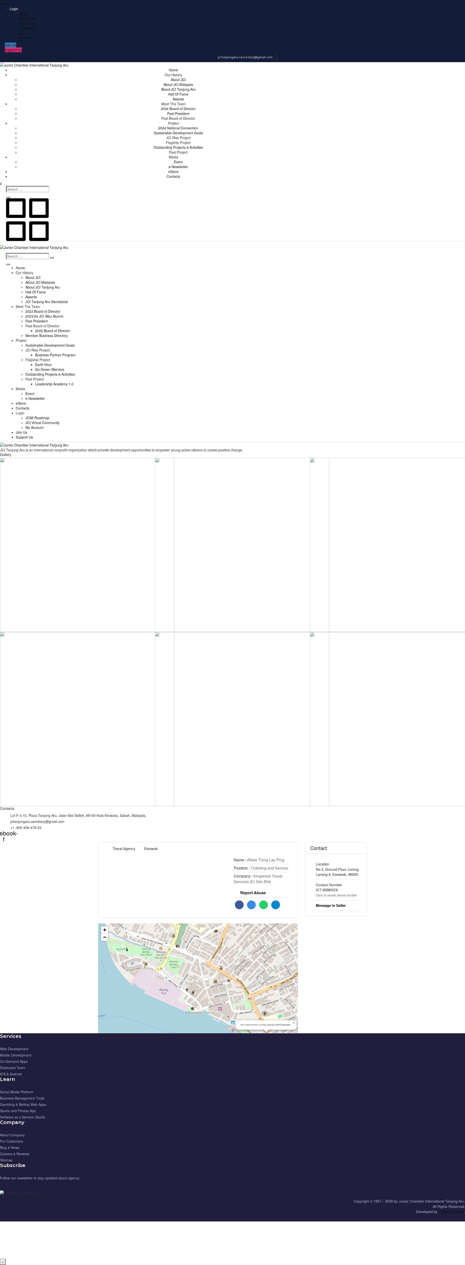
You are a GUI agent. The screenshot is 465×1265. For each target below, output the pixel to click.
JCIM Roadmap (26, 16)
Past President (178, 113)
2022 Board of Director (52, 330)
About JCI (178, 79)
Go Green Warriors (49, 369)
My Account (25, 35)
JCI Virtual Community (28, 25)
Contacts (173, 176)
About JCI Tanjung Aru (178, 89)
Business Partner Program (55, 354)
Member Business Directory (46, 335)
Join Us (21, 432)
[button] (10, 45)
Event (178, 161)
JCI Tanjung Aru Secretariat (46, 301)
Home (173, 69)
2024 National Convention (178, 128)
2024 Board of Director (178, 108)
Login (14, 8)
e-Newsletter (178, 166)
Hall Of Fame (178, 94)
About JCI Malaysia (178, 84)
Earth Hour (43, 364)
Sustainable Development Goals (178, 132)
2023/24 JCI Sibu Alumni (44, 316)
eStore (173, 171)
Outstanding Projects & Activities (178, 147)
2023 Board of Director (42, 311)
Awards (178, 99)
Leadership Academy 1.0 (54, 383)
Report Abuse (253, 892)
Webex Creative (451, 1211)
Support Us (24, 437)
